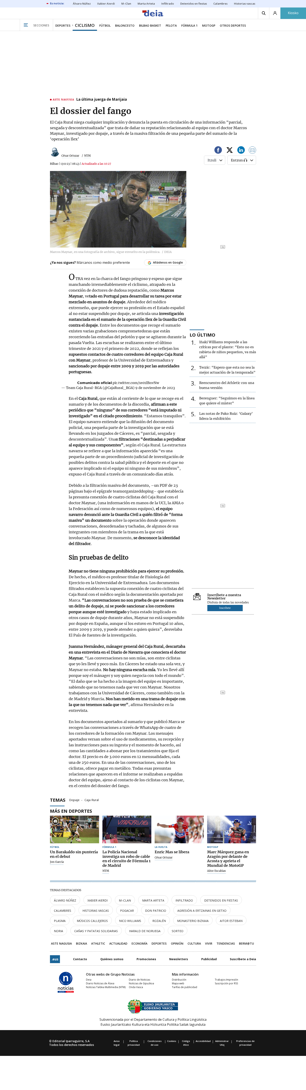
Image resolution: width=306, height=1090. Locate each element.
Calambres (62, 911)
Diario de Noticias (139, 979)
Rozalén (159, 921)
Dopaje (74, 799)
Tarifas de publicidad (184, 987)
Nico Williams (130, 921)
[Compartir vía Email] (252, 150)
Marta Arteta (153, 900)
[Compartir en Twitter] (229, 150)
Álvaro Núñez (65, 900)
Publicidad (209, 959)
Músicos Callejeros (92, 921)
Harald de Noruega (144, 931)
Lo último (202, 335)
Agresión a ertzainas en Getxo (201, 911)
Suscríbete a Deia (243, 959)
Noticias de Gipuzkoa (141, 983)
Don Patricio (155, 911)
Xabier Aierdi (97, 900)
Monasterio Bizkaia (193, 921)
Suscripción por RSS (226, 983)
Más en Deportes (71, 811)
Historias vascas (95, 911)
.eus (55, 959)
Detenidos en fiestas (221, 900)
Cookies (171, 1041)
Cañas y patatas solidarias (96, 931)
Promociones (146, 959)
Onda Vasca (136, 987)
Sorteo (177, 931)
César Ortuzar (70, 155)
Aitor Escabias (216, 871)
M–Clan (125, 900)
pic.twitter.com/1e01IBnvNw (136, 383)
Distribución (179, 979)
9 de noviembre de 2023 (155, 388)
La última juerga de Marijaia (101, 100)
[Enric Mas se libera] (179, 829)
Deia (88, 979)
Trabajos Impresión (226, 979)
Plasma (60, 921)
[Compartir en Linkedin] (241, 150)
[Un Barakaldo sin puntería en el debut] (74, 829)
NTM (105, 871)
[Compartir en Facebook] (218, 150)
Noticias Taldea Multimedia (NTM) (106, 987)
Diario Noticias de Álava (100, 983)
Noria (58, 931)
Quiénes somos (111, 959)
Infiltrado (184, 900)
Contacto (80, 959)
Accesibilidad (203, 1041)
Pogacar (127, 911)
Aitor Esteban (231, 921)
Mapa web (178, 983)
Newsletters (178, 959)
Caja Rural (92, 799)
